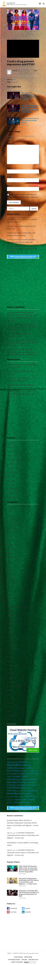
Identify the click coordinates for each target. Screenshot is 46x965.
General (10, 615)
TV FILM (10, 707)
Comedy (10, 565)
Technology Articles (14, 959)
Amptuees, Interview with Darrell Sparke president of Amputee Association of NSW (29, 893)
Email (9, 177)
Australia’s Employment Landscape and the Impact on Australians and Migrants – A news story (23, 317)
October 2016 (12, 497)
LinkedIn (28, 912)
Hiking (9, 628)
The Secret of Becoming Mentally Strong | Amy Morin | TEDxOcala (29, 96)
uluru (8, 711)
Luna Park (10, 640)
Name (10, 168)
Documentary (12, 578)
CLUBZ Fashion (12, 557)
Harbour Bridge (13, 619)
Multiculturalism (12, 649)
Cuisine (9, 570)
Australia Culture (13, 520)
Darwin (9, 574)
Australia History (13, 524)
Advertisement (12, 507)
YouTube (13, 912)
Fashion (10, 599)
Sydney (9, 690)
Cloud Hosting (18, 957)
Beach (9, 536)
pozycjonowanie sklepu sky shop (19, 312)
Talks (14, 79)
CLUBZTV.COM (17, 953)
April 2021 (10, 480)
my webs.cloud (34, 953)
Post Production (13, 665)
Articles (9, 511)
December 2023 (13, 460)
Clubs (9, 553)
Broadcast (11, 545)
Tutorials (10, 703)
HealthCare (11, 624)
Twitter (27, 908)
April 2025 (10, 447)
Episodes (10, 586)
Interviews (11, 632)
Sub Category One (13, 686)
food (8, 603)
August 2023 (11, 472)
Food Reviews (12, 611)
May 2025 (10, 443)
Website (10, 186)
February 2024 (12, 451)
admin (15, 71)
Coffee (9, 561)
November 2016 (13, 493)
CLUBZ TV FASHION (17, 962)
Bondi (9, 540)
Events (9, 594)
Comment (11, 143)
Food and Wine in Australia (16, 607)
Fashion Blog (28, 957)
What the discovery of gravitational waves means (30, 120)
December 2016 (13, 489)
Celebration (11, 549)
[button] (40, 3)
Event (9, 590)
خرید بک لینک (11, 324)
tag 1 (12, 82)
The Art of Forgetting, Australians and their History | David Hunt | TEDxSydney (30, 109)
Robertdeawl (12, 333)
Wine (9, 719)
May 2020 (10, 485)
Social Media (11, 678)
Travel (9, 698)
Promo (9, 669)
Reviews (10, 673)
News (9, 657)
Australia (10, 515)
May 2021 (10, 476)
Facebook (13, 908)
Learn (9, 636)
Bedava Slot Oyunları (14, 349)
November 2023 (13, 464)
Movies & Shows (13, 644)
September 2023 (13, 468)
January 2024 (12, 456)
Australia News (12, 528)
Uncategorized (12, 715)
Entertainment (12, 582)
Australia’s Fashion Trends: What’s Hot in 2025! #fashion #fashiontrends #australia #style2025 (22, 248)
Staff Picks (11, 682)
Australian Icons (13, 532)
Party (9, 661)
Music (9, 653)
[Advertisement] (23, 283)
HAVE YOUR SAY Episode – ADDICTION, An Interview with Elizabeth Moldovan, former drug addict (28, 869)
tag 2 (16, 82)
